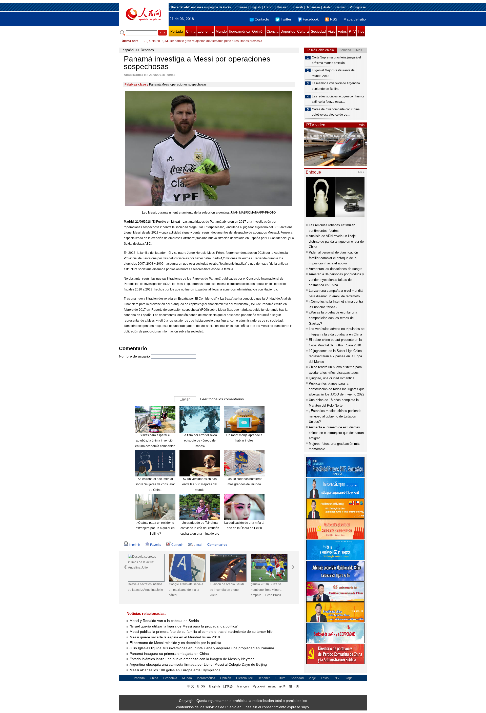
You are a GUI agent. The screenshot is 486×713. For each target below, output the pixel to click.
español (128, 50)
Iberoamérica (239, 31)
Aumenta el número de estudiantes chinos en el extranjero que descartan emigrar (336, 432)
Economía (205, 31)
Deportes (287, 31)
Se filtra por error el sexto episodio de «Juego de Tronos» (200, 440)
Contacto (262, 19)
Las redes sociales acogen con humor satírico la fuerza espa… (338, 99)
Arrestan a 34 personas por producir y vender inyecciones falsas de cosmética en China (336, 279)
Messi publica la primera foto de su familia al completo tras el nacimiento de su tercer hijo (201, 632)
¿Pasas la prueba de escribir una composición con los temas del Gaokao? (333, 317)
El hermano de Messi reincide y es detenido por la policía (175, 643)
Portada (176, 31)
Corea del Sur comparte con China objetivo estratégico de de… (336, 112)
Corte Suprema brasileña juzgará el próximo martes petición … (336, 60)
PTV (352, 31)
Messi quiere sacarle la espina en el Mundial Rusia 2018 (175, 637)
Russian (282, 7)
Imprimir (134, 545)
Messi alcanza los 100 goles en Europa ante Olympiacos (175, 670)
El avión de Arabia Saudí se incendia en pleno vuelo (227, 589)
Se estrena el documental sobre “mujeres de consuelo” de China (155, 484)
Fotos (342, 31)
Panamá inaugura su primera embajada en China (169, 654)
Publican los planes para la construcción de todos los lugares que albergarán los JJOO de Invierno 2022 (336, 389)
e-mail (198, 545)
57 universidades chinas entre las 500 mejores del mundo (199, 484)
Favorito (155, 545)
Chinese (241, 7)
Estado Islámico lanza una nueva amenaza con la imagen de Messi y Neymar (192, 659)
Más (361, 125)
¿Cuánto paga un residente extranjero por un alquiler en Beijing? (155, 528)
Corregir (177, 545)
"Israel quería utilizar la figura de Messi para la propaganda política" (184, 626)
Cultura (303, 31)
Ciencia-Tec (244, 678)
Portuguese (358, 7)
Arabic (327, 7)
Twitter (286, 19)
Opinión (258, 31)
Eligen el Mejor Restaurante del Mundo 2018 (333, 73)
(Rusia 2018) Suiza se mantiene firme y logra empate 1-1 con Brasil (266, 589)
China (190, 31)
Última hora (130, 41)
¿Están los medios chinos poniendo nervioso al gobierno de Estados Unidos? (335, 416)
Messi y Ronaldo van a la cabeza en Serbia (164, 621)
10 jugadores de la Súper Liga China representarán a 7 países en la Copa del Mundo (335, 356)
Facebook (311, 19)
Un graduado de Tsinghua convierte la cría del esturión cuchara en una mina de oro (199, 528)
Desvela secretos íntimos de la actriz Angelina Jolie (145, 587)
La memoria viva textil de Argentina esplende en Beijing (336, 86)
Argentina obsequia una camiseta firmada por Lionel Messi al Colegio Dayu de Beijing (199, 664)
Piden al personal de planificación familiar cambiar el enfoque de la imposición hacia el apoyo (333, 257)
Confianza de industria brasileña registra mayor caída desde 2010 (192, 41)
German (341, 7)
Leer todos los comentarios (222, 399)
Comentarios (217, 545)
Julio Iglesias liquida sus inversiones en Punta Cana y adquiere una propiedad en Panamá (202, 648)
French (269, 7)
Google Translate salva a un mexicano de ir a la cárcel (186, 589)
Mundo (221, 31)
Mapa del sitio (354, 19)
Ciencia (272, 31)
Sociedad (318, 31)
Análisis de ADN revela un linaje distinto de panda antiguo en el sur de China (336, 241)
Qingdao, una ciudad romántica (331, 378)
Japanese (313, 7)
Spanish (297, 7)
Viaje (332, 31)
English (255, 7)
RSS (333, 19)
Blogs (348, 678)
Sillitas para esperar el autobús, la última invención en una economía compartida (155, 440)
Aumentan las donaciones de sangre (335, 269)
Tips (361, 31)
